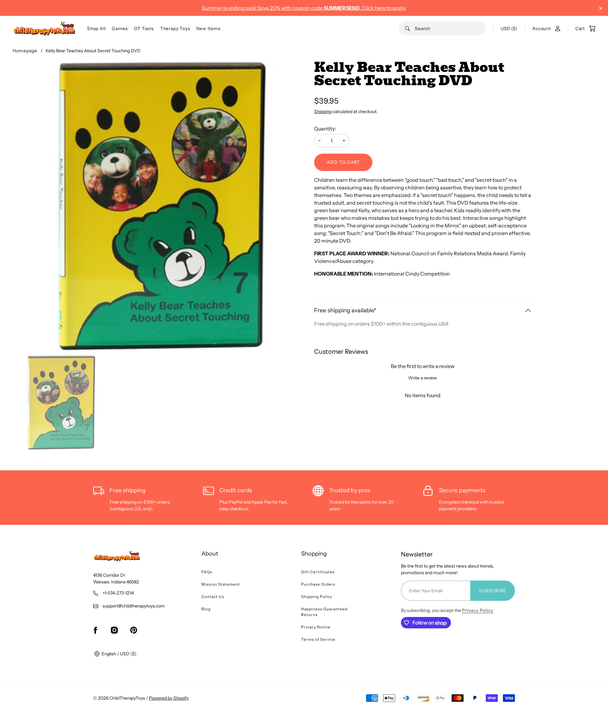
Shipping (323, 111)
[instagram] (114, 630)
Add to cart (343, 162)
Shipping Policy (316, 596)
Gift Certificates (318, 571)
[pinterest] (134, 630)
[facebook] (95, 630)
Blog (206, 609)
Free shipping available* (345, 310)
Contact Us (212, 596)
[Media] (158, 206)
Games (120, 28)
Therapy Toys (175, 28)
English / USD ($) (118, 654)
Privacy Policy (477, 610)
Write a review (422, 378)
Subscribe (492, 591)
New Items (208, 28)
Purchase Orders (318, 584)
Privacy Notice (316, 627)
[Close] (601, 8)
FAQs (206, 571)
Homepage (25, 51)
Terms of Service (318, 639)
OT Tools (144, 28)
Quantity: (325, 128)
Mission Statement (220, 584)
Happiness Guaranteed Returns (324, 612)
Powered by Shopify (169, 698)
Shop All (96, 28)
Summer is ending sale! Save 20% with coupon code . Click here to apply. (304, 8)
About (209, 553)
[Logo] (44, 28)
